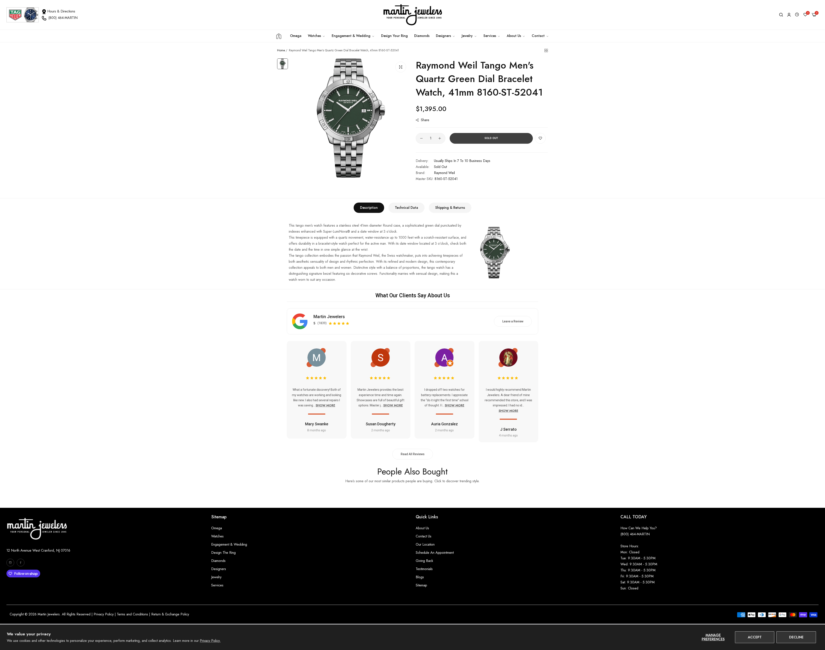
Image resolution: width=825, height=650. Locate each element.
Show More (325, 405)
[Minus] (421, 138)
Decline (796, 637)
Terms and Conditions (132, 614)
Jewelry (216, 577)
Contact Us (423, 536)
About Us (422, 528)
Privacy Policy (104, 614)
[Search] (781, 15)
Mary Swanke (316, 424)
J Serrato (508, 429)
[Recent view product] (797, 14)
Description (369, 207)
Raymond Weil (444, 172)
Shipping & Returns (450, 207)
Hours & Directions (61, 11)
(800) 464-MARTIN (63, 17)
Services (217, 585)
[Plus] (439, 138)
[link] (353, 36)
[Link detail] (10, 562)
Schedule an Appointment (435, 552)
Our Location (425, 544)
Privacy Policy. (210, 640)
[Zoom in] (400, 67)
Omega (216, 528)
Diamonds (218, 560)
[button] (540, 138)
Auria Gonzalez (444, 424)
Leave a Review (512, 321)
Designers (218, 568)
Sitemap (421, 585)
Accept (755, 637)
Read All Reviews (413, 454)
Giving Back (424, 560)
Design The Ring (223, 552)
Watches (217, 536)
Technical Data (406, 207)
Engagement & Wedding (229, 544)
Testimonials (424, 568)
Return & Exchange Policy (170, 614)
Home (281, 50)
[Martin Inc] (412, 14)
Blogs (420, 577)
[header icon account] (789, 15)
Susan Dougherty (381, 424)
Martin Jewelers (329, 316)
